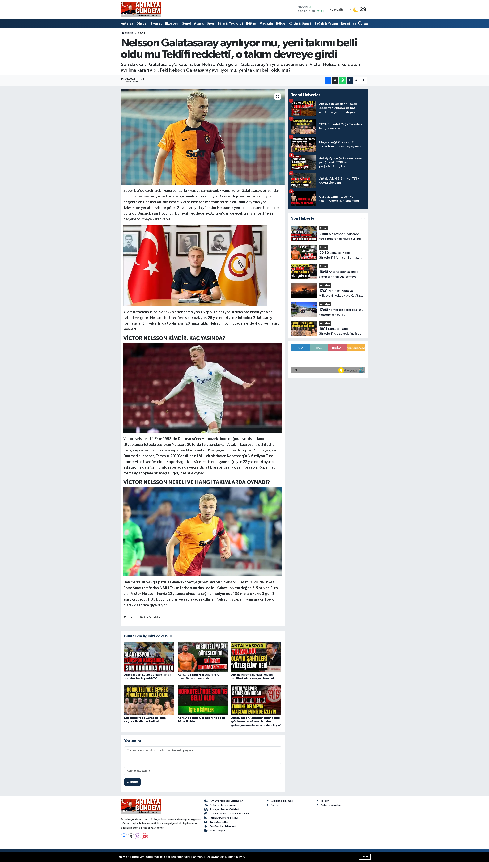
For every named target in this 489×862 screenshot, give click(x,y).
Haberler (127, 33)
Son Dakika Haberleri (223, 826)
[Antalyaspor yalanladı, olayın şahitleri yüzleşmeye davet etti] (256, 656)
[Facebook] (124, 836)
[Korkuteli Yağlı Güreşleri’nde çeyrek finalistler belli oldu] (149, 700)
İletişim (325, 800)
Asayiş (199, 23)
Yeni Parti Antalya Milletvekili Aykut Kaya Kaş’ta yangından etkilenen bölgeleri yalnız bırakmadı (340, 293)
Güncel (141, 23)
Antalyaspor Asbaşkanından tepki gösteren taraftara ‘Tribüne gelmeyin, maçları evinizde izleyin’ (256, 721)
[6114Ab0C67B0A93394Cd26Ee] (195, 265)
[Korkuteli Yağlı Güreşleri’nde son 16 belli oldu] (203, 700)
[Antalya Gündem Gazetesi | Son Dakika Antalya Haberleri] (141, 9)
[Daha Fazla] (350, 80)
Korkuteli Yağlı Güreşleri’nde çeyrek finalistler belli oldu (341, 331)
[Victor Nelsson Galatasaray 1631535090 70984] (202, 531)
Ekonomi (171, 23)
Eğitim (251, 23)
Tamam (364, 857)
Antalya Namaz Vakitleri (224, 809)
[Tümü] (363, 218)
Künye (275, 805)
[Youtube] (145, 836)
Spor (211, 23)
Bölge (280, 23)
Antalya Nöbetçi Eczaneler (226, 800)
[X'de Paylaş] (335, 80)
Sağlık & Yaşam (326, 23)
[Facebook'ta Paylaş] (328, 80)
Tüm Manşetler (219, 822)
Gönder (132, 782)
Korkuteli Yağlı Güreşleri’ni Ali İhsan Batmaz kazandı (339, 255)
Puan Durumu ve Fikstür (224, 817)
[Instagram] (138, 836)
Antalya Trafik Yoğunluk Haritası (229, 813)
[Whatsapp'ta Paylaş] (342, 80)
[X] (131, 836)
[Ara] (360, 24)
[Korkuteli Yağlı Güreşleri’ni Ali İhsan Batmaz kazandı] (203, 656)
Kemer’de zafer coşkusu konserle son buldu (341, 312)
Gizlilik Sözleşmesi (282, 800)
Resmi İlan (348, 23)
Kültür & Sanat (299, 23)
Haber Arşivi (217, 830)
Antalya (127, 23)
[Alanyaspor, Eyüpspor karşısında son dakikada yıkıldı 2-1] (149, 656)
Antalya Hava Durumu (223, 805)
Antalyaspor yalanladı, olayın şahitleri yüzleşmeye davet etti (339, 274)
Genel (186, 23)
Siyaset (156, 23)
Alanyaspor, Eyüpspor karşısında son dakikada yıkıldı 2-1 (341, 236)
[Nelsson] (202, 388)
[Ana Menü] (365, 24)
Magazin (266, 23)
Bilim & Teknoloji (230, 23)
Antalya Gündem (331, 805)
